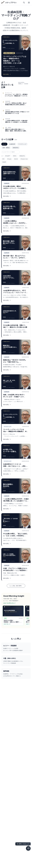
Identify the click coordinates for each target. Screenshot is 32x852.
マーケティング (22, 144)
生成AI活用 (12, 144)
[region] (16, 616)
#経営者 (16, 159)
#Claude (9, 159)
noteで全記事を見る (8, 603)
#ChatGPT (7, 156)
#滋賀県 (4, 162)
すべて (4, 144)
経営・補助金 (6, 147)
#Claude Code (24, 159)
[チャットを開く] (28, 848)
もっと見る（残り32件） (16, 585)
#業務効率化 (22, 156)
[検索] (24, 2)
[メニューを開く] (29, 2)
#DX (3, 159)
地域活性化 (16, 147)
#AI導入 (15, 156)
